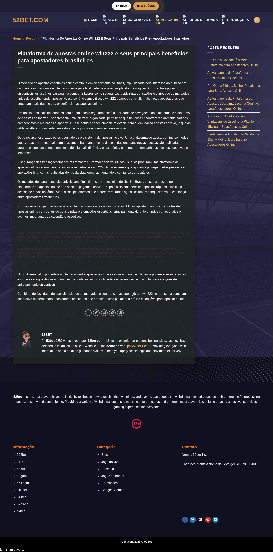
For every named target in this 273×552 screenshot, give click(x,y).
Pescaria (169, 20)
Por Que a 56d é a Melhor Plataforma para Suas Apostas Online (233, 88)
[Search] (257, 20)
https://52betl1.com (137, 346)
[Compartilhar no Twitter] (96, 312)
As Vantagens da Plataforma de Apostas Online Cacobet (229, 75)
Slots (113, 20)
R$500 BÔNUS (146, 6)
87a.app (22, 504)
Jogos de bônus (203, 20)
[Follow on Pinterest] (208, 520)
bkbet (21, 511)
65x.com (23, 483)
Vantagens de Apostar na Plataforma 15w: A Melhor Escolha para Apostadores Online (233, 139)
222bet (22, 454)
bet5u (21, 469)
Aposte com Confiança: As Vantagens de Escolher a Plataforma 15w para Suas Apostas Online (233, 121)
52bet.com (31, 20)
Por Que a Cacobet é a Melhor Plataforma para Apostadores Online (233, 62)
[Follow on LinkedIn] (215, 520)
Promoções (238, 20)
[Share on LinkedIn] (120, 312)
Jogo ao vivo (139, 20)
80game (22, 476)
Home (93, 20)
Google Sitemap (112, 490)
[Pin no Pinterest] (112, 312)
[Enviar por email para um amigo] (104, 312)
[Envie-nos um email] (200, 520)
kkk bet (22, 490)
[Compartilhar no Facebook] (88, 312)
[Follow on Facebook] (185, 520)
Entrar (121, 6)
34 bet (21, 497)
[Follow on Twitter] (193, 520)
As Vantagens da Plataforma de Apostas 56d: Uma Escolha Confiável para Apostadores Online (233, 103)
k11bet (21, 462)
